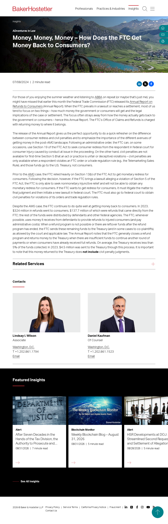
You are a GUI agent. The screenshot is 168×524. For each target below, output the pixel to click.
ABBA (98, 97)
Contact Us (51, 511)
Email (16, 356)
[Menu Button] (152, 8)
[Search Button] (145, 8)
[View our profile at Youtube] (148, 507)
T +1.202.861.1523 (101, 351)
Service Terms (70, 507)
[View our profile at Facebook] (137, 507)
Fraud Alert (115, 507)
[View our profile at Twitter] (131, 507)
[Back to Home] (32, 9)
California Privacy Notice (93, 507)
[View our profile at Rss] (154, 507)
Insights (133, 8)
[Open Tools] (162, 41)
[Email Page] (162, 34)
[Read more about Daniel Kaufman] (122, 312)
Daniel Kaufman (99, 335)
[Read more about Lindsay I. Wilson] (46, 312)
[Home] (162, 28)
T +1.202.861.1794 (26, 351)
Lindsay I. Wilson (24, 335)
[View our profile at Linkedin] (126, 507)
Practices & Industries (111, 8)
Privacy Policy (52, 507)
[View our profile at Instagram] (142, 507)
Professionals (84, 8)
